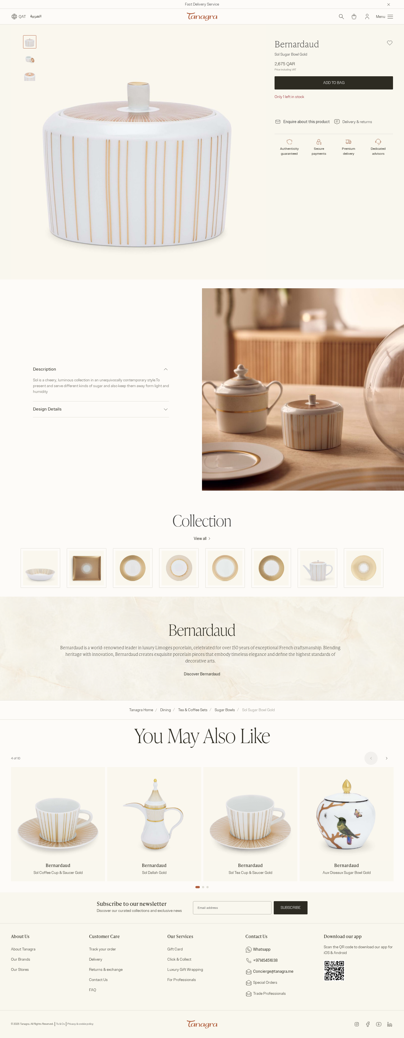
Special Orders (265, 982)
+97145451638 (265, 960)
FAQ (92, 990)
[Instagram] (356, 1023)
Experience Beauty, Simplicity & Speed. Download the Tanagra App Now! (202, 4)
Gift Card (175, 949)
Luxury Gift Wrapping (185, 969)
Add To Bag (333, 82)
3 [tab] (207, 887)
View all (200, 538)
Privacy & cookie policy (80, 1024)
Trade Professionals (269, 993)
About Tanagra (23, 949)
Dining (165, 710)
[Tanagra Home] (202, 16)
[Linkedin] (389, 1023)
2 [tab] (203, 887)
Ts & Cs (60, 1024)
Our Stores (20, 969)
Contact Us (98, 979)
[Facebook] (367, 1023)
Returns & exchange (106, 969)
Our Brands (20, 959)
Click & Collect (179, 959)
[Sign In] (367, 16)
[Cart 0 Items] (354, 16)
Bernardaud (297, 44)
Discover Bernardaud (202, 674)
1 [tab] (197, 887)
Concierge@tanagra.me (273, 971)
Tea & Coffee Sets (192, 710)
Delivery (95, 959)
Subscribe (291, 907)
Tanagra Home (141, 710)
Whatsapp (261, 949)
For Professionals (181, 979)
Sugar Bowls (225, 710)
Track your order (102, 949)
